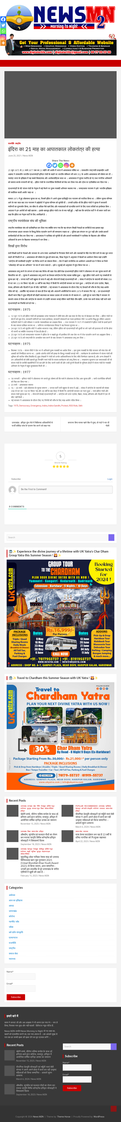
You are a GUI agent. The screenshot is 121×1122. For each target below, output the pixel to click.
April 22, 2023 (82, 841)
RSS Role (73, 405)
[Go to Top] (114, 1109)
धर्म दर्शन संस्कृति (86, 808)
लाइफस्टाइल (46, 851)
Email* (10, 983)
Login (109, 479)
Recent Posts (17, 800)
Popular (79, 806)
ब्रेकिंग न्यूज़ (50, 806)
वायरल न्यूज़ (36, 808)
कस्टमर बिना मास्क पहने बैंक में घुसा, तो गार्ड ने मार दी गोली (88, 424)
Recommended (91, 806)
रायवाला (102, 808)
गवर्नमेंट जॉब (14, 921)
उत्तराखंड (23, 806)
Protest (64, 405)
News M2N (28, 156)
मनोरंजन (23, 808)
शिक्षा (42, 808)
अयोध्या (12, 895)
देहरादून (78, 808)
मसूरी (28, 851)
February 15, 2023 (29, 876)
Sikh (80, 405)
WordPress (99, 1116)
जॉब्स (11, 927)
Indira (44, 405)
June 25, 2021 (14, 156)
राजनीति (11, 143)
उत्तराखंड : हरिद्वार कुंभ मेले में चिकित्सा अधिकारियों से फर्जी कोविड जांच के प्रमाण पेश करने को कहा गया (32, 424)
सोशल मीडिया (49, 808)
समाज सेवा (109, 808)
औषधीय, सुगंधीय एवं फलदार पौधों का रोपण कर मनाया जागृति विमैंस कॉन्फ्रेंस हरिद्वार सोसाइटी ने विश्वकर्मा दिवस (39, 837)
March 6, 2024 (82, 827)
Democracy (24, 405)
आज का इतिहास (15, 900)
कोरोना (12, 916)
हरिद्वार (23, 811)
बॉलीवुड (41, 849)
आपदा (11, 905)
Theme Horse (63, 1116)
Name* (10, 971)
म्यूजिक (33, 851)
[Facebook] (49, 165)
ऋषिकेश (108, 806)
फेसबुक (43, 806)
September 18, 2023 (30, 844)
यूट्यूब (29, 808)
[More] (72, 165)
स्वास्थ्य (85, 831)
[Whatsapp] (60, 165)
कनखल (29, 806)
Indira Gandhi (54, 405)
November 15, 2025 (30, 824)
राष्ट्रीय (18, 143)
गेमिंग (38, 806)
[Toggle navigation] (8, 63)
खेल (34, 806)
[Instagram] (66, 165)
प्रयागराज (13, 937)
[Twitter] (54, 165)
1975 (16, 405)
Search (111, 537)
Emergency (36, 405)
